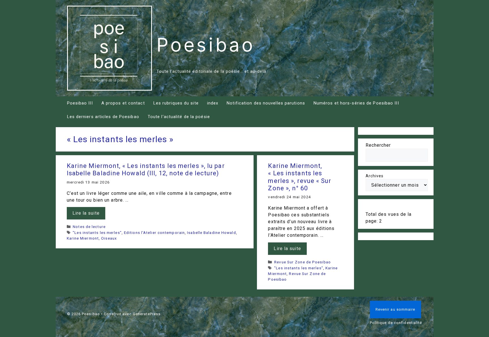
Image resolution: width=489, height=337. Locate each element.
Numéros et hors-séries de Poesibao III (356, 103)
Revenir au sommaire (395, 309)
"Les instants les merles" (97, 232)
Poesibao (205, 44)
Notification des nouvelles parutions (266, 103)
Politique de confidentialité (396, 323)
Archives (375, 176)
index (212, 103)
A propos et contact (123, 103)
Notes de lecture (89, 226)
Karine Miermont (83, 238)
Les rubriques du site (176, 103)
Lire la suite (86, 213)
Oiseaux (109, 238)
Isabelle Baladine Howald (211, 232)
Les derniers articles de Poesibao (103, 116)
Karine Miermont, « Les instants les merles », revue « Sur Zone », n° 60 (299, 177)
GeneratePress (146, 314)
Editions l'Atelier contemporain (154, 232)
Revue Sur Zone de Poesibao (302, 262)
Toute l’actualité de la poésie (179, 116)
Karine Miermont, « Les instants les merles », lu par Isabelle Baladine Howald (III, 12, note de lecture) (146, 169)
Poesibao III (80, 103)
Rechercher (378, 145)
